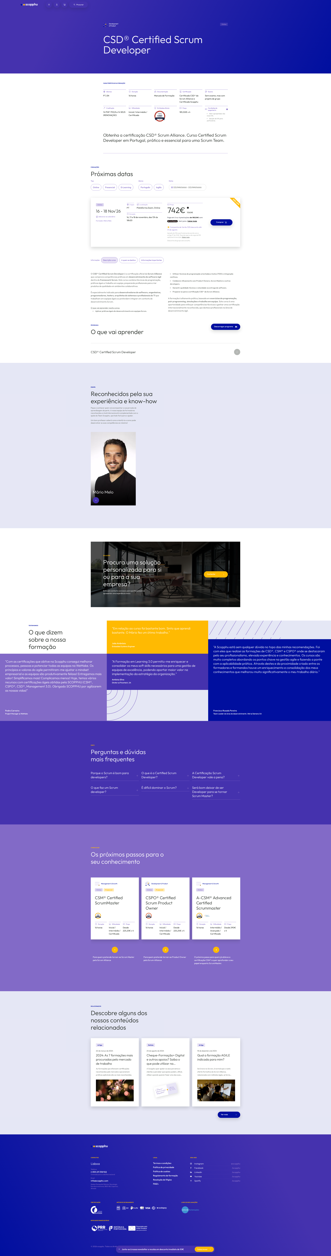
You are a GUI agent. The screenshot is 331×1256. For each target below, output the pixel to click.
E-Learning (126, 187)
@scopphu (217, 1163)
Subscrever (202, 1249)
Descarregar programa (223, 326)
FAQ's (155, 1184)
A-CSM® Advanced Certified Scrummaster (213, 903)
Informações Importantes (151, 260)
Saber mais (186, 237)
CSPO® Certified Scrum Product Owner (161, 903)
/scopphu (217, 1168)
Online (96, 187)
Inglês (158, 187)
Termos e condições (162, 1163)
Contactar (211, 574)
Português (145, 187)
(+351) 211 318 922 (99, 1172)
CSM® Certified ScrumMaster (109, 900)
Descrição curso (109, 260)
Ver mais (224, 1114)
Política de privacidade (163, 1167)
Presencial (110, 187)
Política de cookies (161, 1171)
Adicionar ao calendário (107, 217)
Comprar (220, 222)
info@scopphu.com (99, 1180)
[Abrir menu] (49, 5)
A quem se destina (128, 260)
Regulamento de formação (165, 1175)
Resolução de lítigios (162, 1179)
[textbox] (187, 187)
